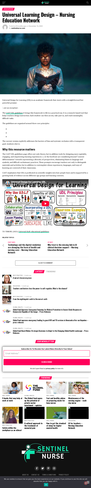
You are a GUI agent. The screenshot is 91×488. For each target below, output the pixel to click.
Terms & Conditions (49, 475)
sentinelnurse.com (18, 28)
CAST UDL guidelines (14, 113)
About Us (25, 475)
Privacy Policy (64, 475)
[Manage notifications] (86, 483)
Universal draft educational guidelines (34, 231)
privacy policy (50, 368)
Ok (46, 485)
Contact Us (35, 475)
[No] (88, 482)
